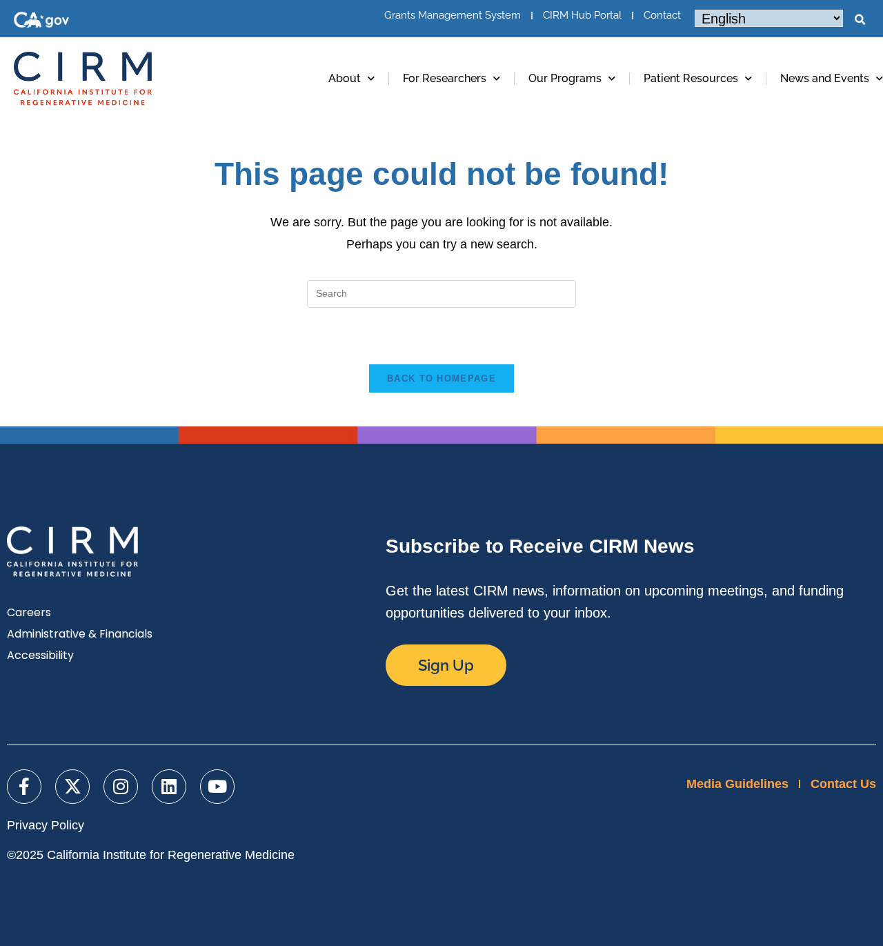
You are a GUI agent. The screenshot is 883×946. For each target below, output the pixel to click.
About (344, 78)
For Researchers (444, 78)
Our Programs (565, 78)
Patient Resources (691, 78)
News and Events (824, 78)
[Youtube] (217, 786)
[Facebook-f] (24, 786)
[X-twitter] (72, 786)
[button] (859, 20)
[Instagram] (120, 786)
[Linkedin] (169, 786)
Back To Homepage (441, 378)
